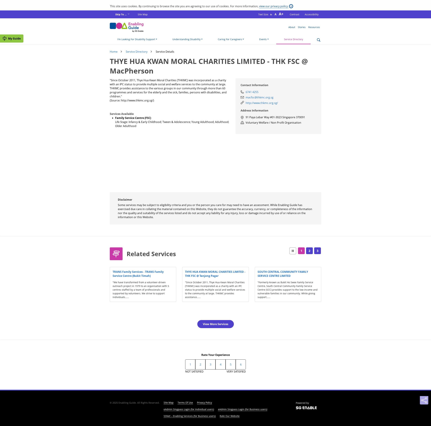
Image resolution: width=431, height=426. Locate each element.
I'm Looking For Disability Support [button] (136, 39)
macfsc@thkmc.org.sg (259, 97)
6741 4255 (252, 92)
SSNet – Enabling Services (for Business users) (190, 416)
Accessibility (312, 14)
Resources (314, 27)
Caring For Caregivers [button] (230, 39)
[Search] (318, 40)
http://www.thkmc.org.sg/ (262, 103)
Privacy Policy (204, 402)
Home (114, 51)
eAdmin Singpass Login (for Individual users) (189, 409)
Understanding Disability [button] (186, 39)
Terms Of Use (185, 402)
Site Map (143, 14)
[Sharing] (424, 400)
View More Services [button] (215, 324)
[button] (292, 250)
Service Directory (293, 39)
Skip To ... (121, 14)
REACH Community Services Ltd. (206, 272)
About (291, 27)
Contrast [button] (294, 14)
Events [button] (263, 39)
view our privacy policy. (273, 6)
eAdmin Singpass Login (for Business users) (242, 409)
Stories (302, 27)
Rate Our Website (230, 416)
